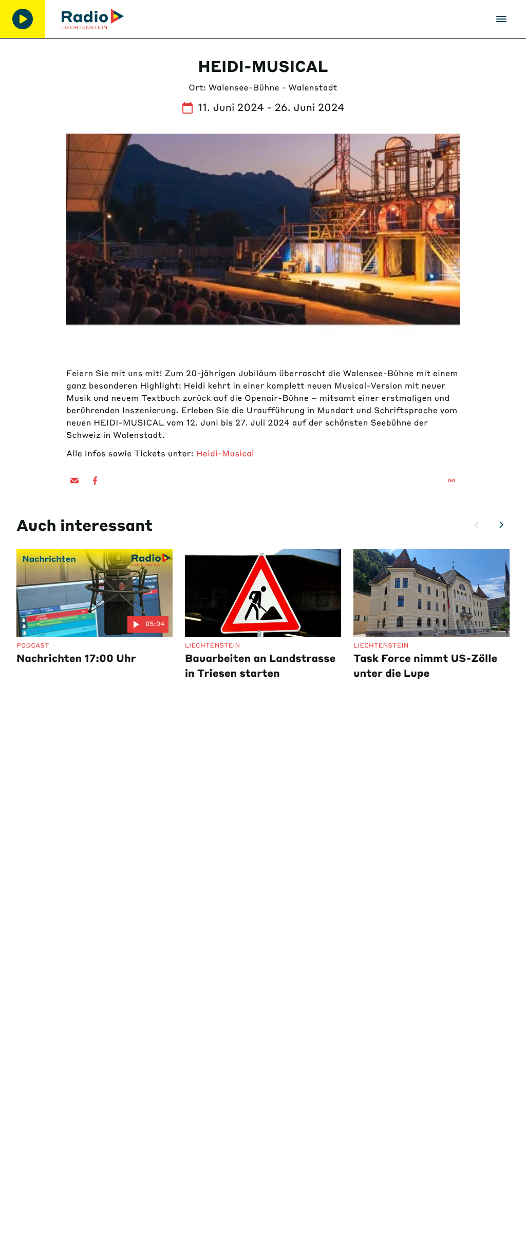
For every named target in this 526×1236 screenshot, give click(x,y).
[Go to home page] (93, 19)
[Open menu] (501, 19)
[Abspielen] (22, 19)
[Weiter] (501, 524)
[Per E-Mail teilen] (74, 480)
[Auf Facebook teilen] (95, 480)
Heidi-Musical (225, 454)
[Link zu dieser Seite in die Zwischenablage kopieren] (451, 480)
